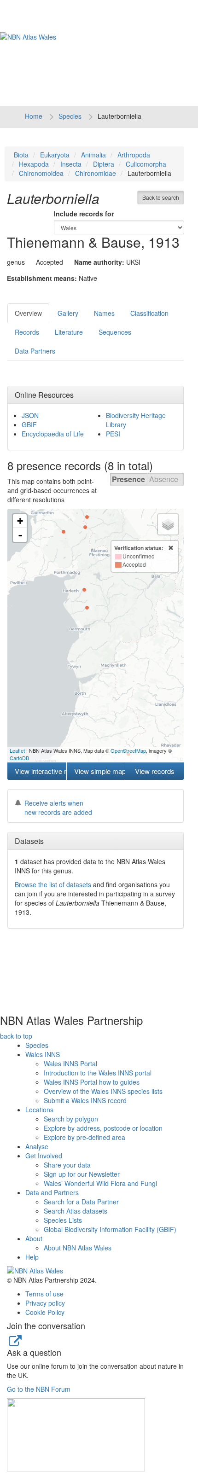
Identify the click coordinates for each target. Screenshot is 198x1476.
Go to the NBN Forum (38, 1389)
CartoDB (19, 757)
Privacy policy (45, 1302)
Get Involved (43, 1155)
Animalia (93, 154)
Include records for (84, 213)
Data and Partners (52, 1192)
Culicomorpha (146, 164)
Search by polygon (71, 1118)
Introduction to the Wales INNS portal (97, 1072)
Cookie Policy (44, 1312)
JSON (30, 415)
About (33, 1238)
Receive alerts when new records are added (58, 807)
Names (104, 313)
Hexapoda (34, 164)
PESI (113, 433)
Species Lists (63, 1220)
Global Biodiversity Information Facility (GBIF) (110, 1229)
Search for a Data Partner (81, 1201)
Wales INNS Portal (70, 1063)
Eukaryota (55, 154)
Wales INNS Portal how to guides (92, 1082)
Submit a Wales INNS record (85, 1100)
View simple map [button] (99, 771)
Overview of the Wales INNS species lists (103, 1091)
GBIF (29, 424)
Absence (163, 479)
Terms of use (44, 1293)
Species (70, 116)
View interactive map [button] (40, 771)
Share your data (67, 1164)
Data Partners (35, 350)
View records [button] (155, 771)
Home (33, 116)
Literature (69, 332)
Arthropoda (133, 154)
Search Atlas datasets (75, 1210)
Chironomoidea (41, 173)
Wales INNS (42, 1054)
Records (27, 332)
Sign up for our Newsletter (82, 1174)
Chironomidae (95, 173)
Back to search (160, 197)
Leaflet (17, 750)
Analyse (36, 1146)
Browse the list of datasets (53, 884)
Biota (21, 154)
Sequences (115, 332)
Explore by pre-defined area (84, 1137)
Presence (128, 479)
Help (32, 1256)
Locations (39, 1109)
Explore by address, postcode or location (103, 1128)
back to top (16, 1035)
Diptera (103, 164)
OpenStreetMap (128, 750)
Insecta (71, 164)
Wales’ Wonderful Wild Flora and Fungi (100, 1183)
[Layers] (168, 524)
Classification (149, 313)
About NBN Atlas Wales (77, 1247)
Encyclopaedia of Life (53, 433)
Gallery (68, 313)
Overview (28, 313)
